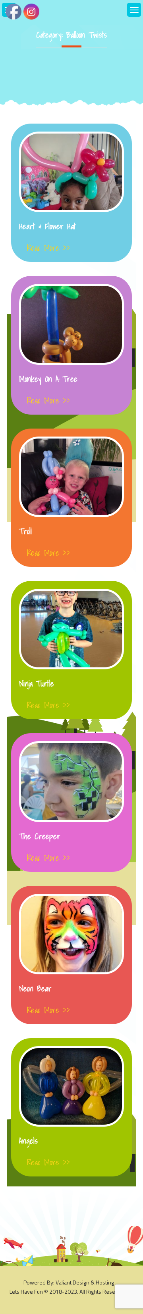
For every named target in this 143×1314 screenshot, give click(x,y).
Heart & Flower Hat (47, 226)
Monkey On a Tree (48, 379)
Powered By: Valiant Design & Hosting (68, 1282)
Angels (28, 1141)
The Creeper (39, 836)
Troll (25, 531)
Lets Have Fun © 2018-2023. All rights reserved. (69, 1291)
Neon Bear (35, 988)
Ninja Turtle (36, 683)
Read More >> (48, 248)
